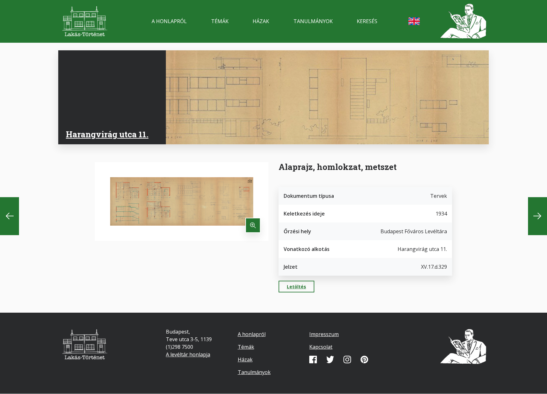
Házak (261, 21)
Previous (9, 216)
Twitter (330, 359)
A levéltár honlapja (188, 354)
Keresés (367, 21)
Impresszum (324, 334)
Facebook (313, 359)
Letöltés (296, 287)
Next (537, 216)
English (414, 21)
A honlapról (169, 21)
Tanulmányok (313, 21)
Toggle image (253, 225)
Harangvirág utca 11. (107, 134)
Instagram (347, 359)
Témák (220, 21)
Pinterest (364, 359)
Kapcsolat (320, 346)
